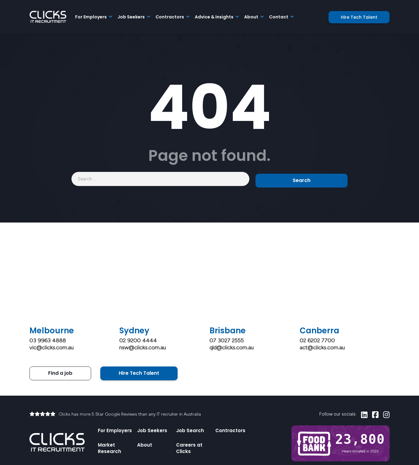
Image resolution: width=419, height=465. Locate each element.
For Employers (115, 430)
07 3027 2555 (227, 340)
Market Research (109, 448)
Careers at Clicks (189, 448)
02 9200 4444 (138, 340)
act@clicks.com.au (322, 347)
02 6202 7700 (317, 340)
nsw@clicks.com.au (142, 347)
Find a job (60, 373)
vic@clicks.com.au (51, 347)
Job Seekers (152, 430)
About (144, 445)
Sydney (134, 330)
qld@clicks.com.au (232, 347)
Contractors (230, 430)
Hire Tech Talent (359, 17)
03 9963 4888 (47, 340)
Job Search (190, 430)
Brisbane (228, 330)
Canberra (319, 330)
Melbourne (51, 330)
